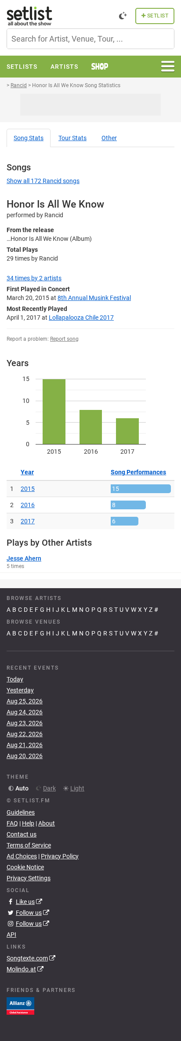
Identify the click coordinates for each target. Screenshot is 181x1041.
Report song (64, 339)
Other (109, 137)
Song (28, 137)
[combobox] (90, 38)
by (34, 278)
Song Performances (138, 472)
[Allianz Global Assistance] (20, 1005)
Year (27, 472)
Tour (72, 137)
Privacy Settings (29, 878)
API (11, 934)
